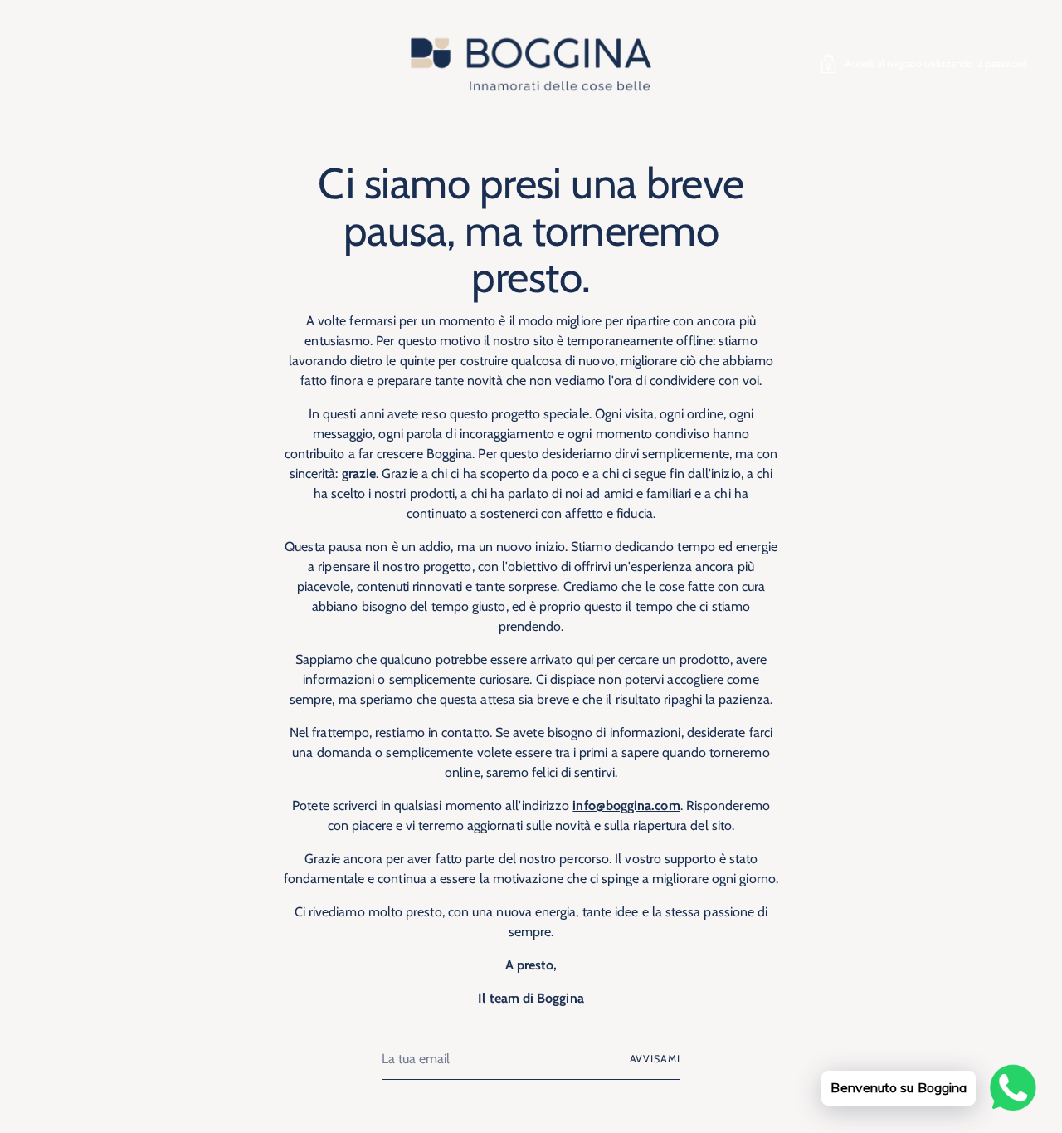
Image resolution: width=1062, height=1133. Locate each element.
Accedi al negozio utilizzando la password (936, 63)
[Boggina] (531, 63)
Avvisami (655, 1058)
